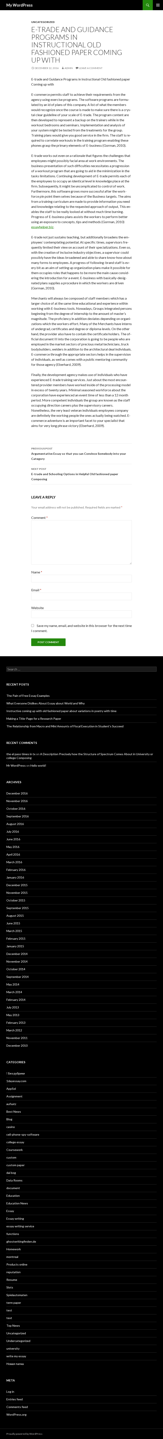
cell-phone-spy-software (22, 1134)
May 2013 (12, 1015)
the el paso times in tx (20, 754)
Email (36, 590)
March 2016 (14, 862)
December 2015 (17, 885)
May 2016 (12, 847)
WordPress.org (16, 1414)
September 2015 (17, 908)
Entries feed (14, 1399)
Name (36, 572)
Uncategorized (43, 22)
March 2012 (14, 1030)
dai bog (11, 1172)
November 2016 (17, 801)
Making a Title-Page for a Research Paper (33, 718)
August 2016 (15, 824)
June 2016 (13, 839)
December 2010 (17, 1045)
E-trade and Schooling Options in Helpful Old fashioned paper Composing (74, 474)
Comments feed (17, 1407)
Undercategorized (18, 1341)
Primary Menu (158, 5)
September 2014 (17, 977)
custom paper (15, 1165)
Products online (16, 1264)
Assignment (14, 1096)
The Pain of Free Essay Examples (28, 695)
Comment (39, 517)
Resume (11, 1279)
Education (13, 1195)
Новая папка (15, 1364)
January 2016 (15, 877)
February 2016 (15, 870)
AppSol (11, 1088)
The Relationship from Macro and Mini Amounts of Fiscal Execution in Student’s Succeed (65, 726)
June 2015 (13, 923)
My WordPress (19, 5)
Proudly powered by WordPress (24, 1433)
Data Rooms (14, 1180)
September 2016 (17, 816)
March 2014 (14, 992)
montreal (12, 1257)
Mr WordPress (16, 765)
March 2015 (14, 931)
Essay (10, 1211)
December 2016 (17, 793)
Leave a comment (91, 68)
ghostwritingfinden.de (21, 1241)
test (9, 1310)
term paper (13, 1302)
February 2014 (15, 999)
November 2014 (17, 961)
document (13, 1188)
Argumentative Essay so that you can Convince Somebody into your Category (78, 453)
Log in (10, 1391)
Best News (13, 1111)
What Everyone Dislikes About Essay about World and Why (45, 703)
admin (69, 68)
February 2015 (15, 938)
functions (12, 1234)
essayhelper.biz (42, 227)
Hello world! (38, 765)
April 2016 (13, 854)
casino (10, 1127)
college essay (15, 1142)
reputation (13, 1272)
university (13, 1348)
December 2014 (17, 954)
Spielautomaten (16, 1295)
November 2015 (17, 892)
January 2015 (15, 946)
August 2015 (15, 915)
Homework (13, 1249)
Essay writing (15, 1218)
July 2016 (12, 831)
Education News (17, 1203)
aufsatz (11, 1104)
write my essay (16, 1356)
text (9, 1318)
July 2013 (12, 1007)
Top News (13, 1325)
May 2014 (12, 984)
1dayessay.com (16, 1081)
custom (11, 1157)
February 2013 (15, 1022)
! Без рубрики (15, 1073)
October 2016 (15, 808)
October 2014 (15, 969)
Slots (9, 1287)
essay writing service (20, 1226)
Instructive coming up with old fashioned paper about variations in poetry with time (61, 711)
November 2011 (17, 1038)
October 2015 (15, 900)
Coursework (14, 1150)
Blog (9, 1119)
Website (37, 608)
